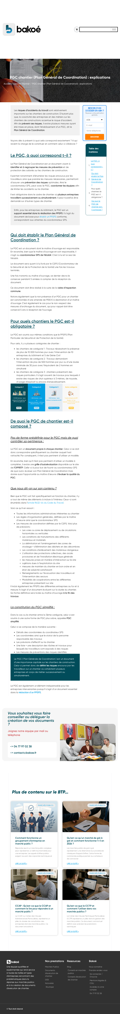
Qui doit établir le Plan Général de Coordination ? (97, 179)
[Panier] (76, 29)
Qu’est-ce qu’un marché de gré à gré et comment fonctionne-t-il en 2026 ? (85, 841)
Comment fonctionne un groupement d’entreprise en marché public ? (30, 841)
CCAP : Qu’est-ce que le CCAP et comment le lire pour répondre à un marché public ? (34, 908)
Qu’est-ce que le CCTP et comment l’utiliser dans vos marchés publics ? (81, 908)
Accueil (7, 83)
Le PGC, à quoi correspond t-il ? (97, 165)
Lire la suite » (21, 864)
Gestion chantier (21, 83)
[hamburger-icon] (114, 29)
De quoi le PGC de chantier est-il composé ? (97, 205)
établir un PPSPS (47, 216)
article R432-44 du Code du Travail (46, 502)
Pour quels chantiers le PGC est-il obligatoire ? (96, 193)
